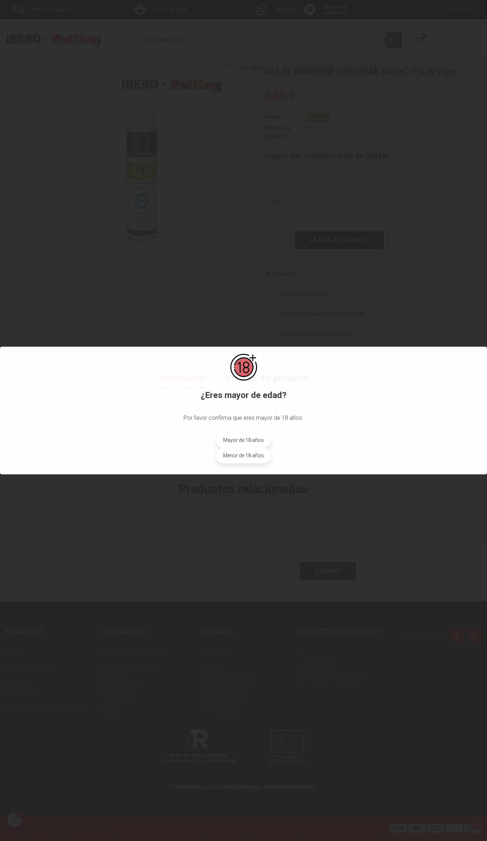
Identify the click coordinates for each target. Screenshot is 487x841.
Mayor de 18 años (243, 440)
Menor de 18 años (243, 455)
